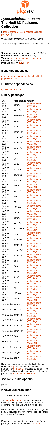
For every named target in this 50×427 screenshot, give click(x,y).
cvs (20, 63)
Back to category (10, 32)
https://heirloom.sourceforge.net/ (26, 58)
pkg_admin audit (13, 400)
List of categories (28, 32)
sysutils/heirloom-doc (11, 89)
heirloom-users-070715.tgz (34, 105)
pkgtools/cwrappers (10, 78)
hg (24, 63)
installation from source (24, 374)
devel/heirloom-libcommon (13, 76)
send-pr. (36, 423)
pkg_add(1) (18, 369)
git (28, 63)
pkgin (13, 366)
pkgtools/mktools (35, 76)
